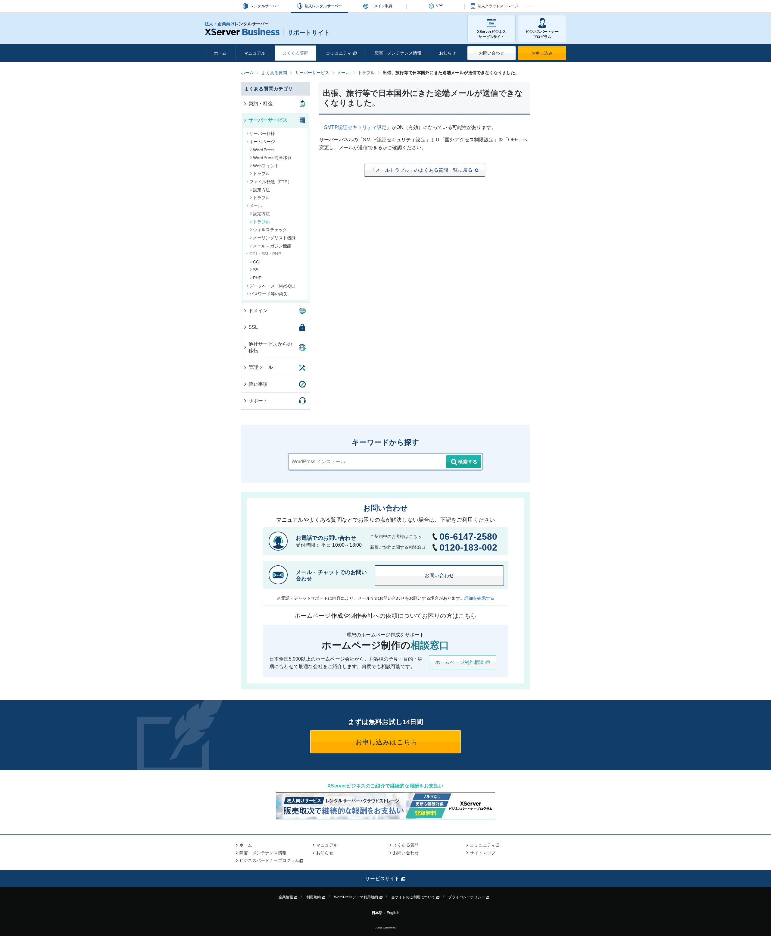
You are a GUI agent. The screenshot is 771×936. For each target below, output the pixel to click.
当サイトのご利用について (413, 897)
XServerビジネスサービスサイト (491, 34)
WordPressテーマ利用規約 (356, 897)
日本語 (377, 913)
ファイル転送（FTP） (270, 181)
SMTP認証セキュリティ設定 (355, 127)
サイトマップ (482, 852)
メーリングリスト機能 (274, 237)
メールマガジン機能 (272, 245)
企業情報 (286, 897)
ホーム (220, 53)
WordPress (263, 149)
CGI (257, 261)
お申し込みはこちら (386, 742)
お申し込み (542, 53)
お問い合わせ (491, 53)
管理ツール (260, 367)
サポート (258, 400)
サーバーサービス (267, 120)
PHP (257, 277)
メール (255, 205)
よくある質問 (295, 53)
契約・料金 (260, 103)
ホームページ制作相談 (460, 662)
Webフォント (266, 165)
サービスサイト (383, 878)
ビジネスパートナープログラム (542, 34)
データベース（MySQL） (273, 286)
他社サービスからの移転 (270, 347)
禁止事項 (258, 384)
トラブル (261, 173)
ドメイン (258, 310)
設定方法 (261, 189)
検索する (467, 461)
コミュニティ (339, 53)
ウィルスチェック (270, 229)
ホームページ (262, 141)
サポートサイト (308, 32)
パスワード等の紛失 (268, 293)
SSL (253, 327)
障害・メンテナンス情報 (398, 53)
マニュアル (254, 53)
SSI (256, 269)
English (393, 913)
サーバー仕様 (262, 133)
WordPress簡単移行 (272, 157)
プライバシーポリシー (467, 897)
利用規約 (314, 897)
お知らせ (447, 53)
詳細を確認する (479, 598)
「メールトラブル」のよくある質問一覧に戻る (421, 170)
